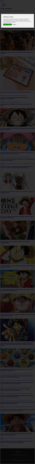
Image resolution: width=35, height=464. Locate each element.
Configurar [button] (14, 24)
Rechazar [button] (9, 24)
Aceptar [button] (5, 24)
